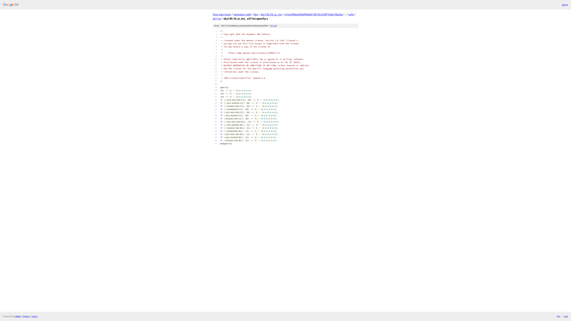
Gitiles (18, 316)
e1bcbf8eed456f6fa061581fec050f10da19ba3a (313, 14)
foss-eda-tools (222, 14)
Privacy (26, 316)
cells (351, 14)
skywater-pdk (242, 14)
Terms (34, 316)
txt (558, 316)
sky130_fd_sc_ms (271, 14)
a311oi (217, 18)
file (273, 26)
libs (255, 14)
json (565, 316)
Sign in (565, 4)
